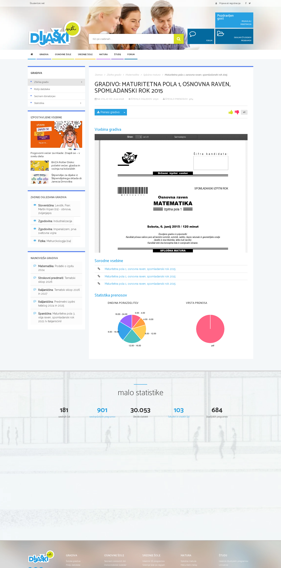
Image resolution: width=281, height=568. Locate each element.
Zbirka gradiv (41, 82)
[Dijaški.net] (41, 558)
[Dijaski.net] (54, 34)
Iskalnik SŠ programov (153, 561)
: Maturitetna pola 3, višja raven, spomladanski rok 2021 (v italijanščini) (56, 317)
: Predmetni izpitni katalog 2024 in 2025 (56, 303)
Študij (117, 54)
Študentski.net (37, 3)
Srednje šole (85, 54)
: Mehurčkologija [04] (54, 241)
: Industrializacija (55, 221)
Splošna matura (188, 561)
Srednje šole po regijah (153, 565)
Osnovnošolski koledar (115, 565)
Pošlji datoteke (42, 89)
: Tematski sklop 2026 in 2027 (59, 291)
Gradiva (43, 54)
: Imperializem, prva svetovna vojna (57, 231)
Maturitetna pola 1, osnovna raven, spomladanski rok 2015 (140, 269)
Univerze (223, 565)
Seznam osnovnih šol (115, 561)
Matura (103, 54)
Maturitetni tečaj (189, 565)
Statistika (39, 103)
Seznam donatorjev (45, 96)
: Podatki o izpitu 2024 (56, 268)
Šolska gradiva (73, 561)
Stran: (130, 137)
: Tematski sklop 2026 (56, 279)
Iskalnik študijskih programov (233, 561)
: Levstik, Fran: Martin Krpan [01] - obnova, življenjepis (54, 209)
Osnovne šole (63, 54)
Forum (131, 54)
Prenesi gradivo (110, 112)
